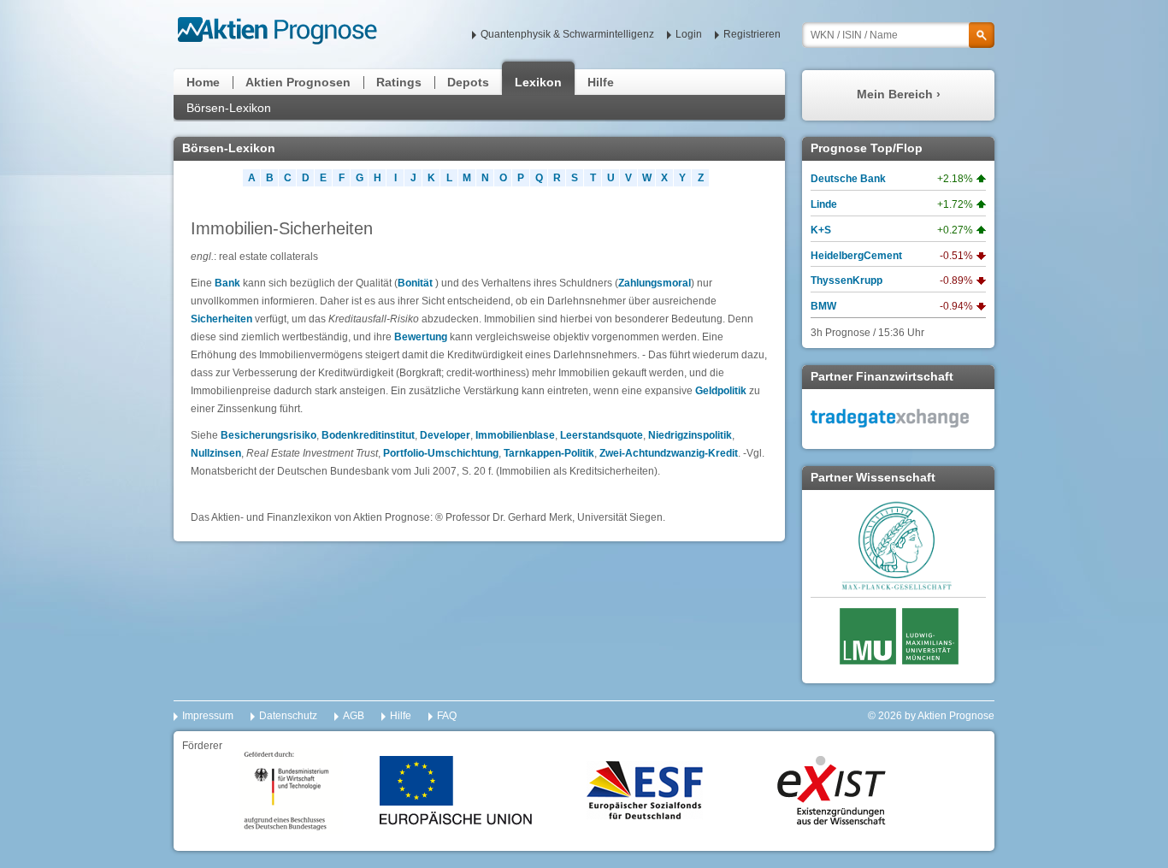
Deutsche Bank (848, 179)
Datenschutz (288, 716)
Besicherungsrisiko (268, 435)
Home (203, 82)
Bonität (415, 283)
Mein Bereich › (899, 94)
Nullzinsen (216, 453)
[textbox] (898, 35)
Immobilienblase (515, 435)
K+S (821, 230)
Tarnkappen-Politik (549, 453)
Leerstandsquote (601, 435)
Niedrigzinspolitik (690, 435)
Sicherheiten (221, 319)
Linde (824, 204)
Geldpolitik (720, 391)
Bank (229, 283)
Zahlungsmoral (654, 283)
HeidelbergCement (856, 256)
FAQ (447, 716)
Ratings (399, 82)
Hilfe (600, 82)
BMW (823, 306)
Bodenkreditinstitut (368, 435)
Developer (445, 435)
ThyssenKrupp (846, 280)
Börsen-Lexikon (228, 108)
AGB (353, 716)
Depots (468, 82)
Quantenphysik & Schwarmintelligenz (567, 34)
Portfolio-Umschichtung (440, 453)
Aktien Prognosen (298, 82)
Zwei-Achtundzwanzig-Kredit (668, 453)
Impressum (207, 716)
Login (688, 34)
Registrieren (752, 34)
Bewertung (420, 337)
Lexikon (538, 82)
